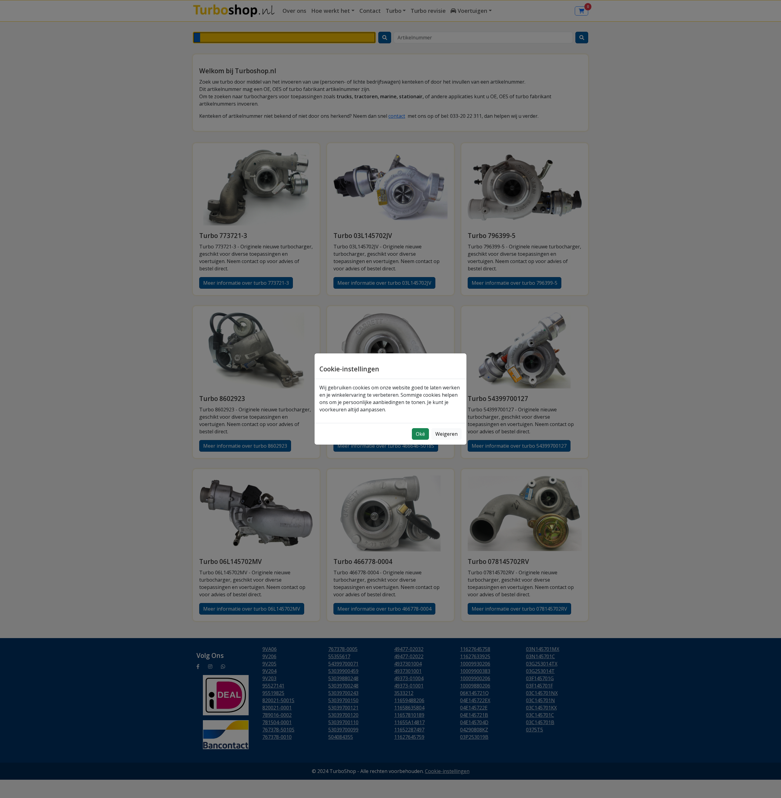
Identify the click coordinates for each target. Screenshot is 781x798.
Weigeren (446, 434)
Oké (420, 434)
